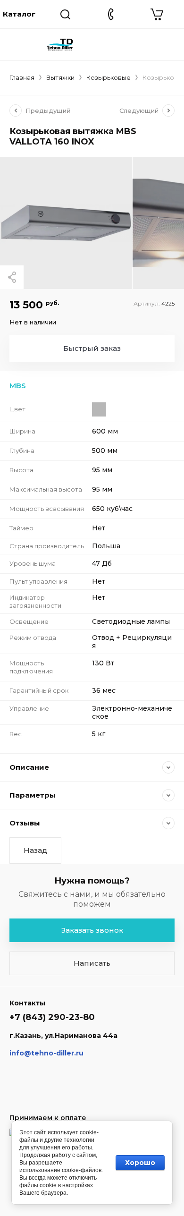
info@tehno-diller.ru (46, 1053)
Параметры (32, 795)
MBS (17, 385)
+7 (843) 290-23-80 (52, 1017)
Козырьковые (108, 77)
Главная (21, 77)
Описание (29, 767)
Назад (35, 850)
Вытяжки (60, 77)
